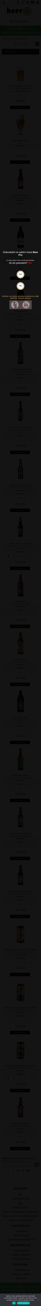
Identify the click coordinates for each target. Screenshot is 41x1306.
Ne (20, 286)
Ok (14, 1303)
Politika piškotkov (23, 1303)
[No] (39, 1300)
